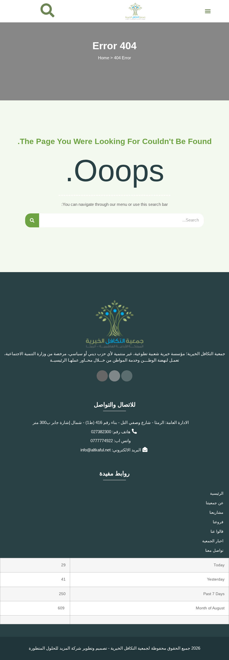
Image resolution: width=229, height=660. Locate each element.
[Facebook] (126, 375)
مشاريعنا (216, 512)
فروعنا (218, 522)
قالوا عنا (217, 531)
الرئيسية (216, 493)
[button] (207, 11)
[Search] (32, 220)
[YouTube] (114, 375)
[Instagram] (102, 375)
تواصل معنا (214, 550)
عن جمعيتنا (214, 503)
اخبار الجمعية (212, 541)
